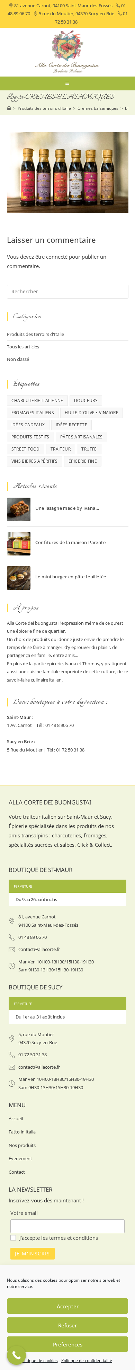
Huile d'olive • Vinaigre (91, 413)
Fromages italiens (32, 413)
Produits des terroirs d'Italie (35, 334)
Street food (25, 449)
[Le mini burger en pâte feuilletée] (18, 578)
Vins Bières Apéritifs (34, 461)
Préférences (67, 1344)
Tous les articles (23, 347)
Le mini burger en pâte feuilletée (70, 576)
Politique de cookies (39, 1360)
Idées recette (71, 425)
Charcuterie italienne (37, 400)
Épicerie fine (83, 461)
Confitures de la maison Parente (70, 542)
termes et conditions (73, 1237)
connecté (57, 256)
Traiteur (61, 449)
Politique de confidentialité (86, 1360)
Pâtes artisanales (81, 437)
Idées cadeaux (28, 425)
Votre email (24, 1212)
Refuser (67, 1325)
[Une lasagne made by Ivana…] (18, 509)
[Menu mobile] (67, 83)
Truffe (89, 449)
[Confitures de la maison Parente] (18, 543)
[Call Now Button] (16, 1355)
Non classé (18, 359)
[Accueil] (9, 108)
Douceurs (86, 400)
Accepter (68, 1306)
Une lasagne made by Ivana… (67, 508)
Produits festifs (30, 437)
